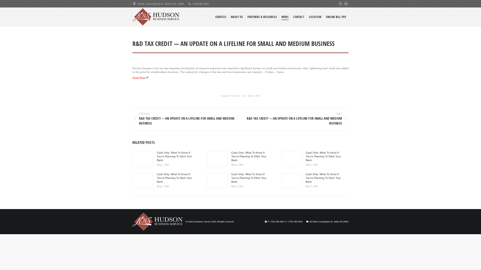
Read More (139, 77)
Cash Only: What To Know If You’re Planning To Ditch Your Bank (174, 156)
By (244, 96)
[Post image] (142, 159)
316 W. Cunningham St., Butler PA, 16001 (160, 3)
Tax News (235, 96)
